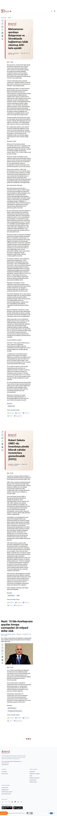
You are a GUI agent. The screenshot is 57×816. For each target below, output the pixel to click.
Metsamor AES (11, 406)
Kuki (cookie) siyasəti (6, 793)
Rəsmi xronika (5, 773)
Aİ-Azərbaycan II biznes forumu (15, 711)
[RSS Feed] (21, 802)
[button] (2, 20)
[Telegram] (15, 802)
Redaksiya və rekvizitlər (35, 773)
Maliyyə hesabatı (33, 782)
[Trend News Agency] (5, 752)
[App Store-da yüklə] (7, 807)
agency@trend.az (5, 764)
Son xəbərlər (4, 771)
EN (48, 813)
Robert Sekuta (11, 595)
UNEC (18, 595)
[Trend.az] (6, 11)
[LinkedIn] (18, 802)
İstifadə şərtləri (5, 787)
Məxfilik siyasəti (5, 789)
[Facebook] (6, 802)
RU (54, 813)
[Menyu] (54, 11)
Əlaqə (31, 775)
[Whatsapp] (3, 802)
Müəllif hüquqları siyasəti (7, 791)
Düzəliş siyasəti (33, 779)
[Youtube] (12, 802)
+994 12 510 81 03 (5, 762)
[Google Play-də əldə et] (18, 807)
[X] (9, 802)
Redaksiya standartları (34, 777)
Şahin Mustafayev (12, 708)
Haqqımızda (32, 771)
